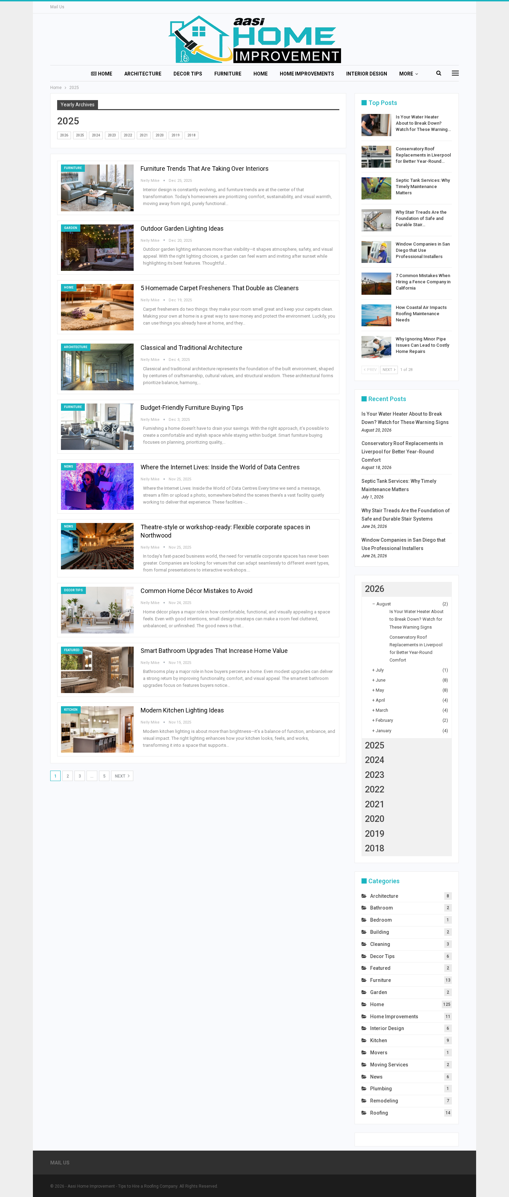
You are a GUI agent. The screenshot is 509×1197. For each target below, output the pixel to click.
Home (105, 74)
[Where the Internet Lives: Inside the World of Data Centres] (97, 486)
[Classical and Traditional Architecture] (97, 367)
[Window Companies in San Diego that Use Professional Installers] (376, 252)
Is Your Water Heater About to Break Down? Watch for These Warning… (423, 123)
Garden (70, 228)
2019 (175, 135)
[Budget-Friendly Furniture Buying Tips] (97, 427)
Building (379, 932)
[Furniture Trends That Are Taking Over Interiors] (97, 188)
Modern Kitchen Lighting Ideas (182, 710)
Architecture (142, 74)
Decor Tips (187, 74)
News (68, 466)
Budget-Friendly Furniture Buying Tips (192, 407)
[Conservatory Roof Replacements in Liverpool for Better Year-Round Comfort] (376, 157)
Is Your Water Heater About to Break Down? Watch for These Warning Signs (417, 619)
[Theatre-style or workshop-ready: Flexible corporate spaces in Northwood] (97, 546)
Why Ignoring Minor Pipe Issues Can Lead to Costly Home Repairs (422, 345)
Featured (72, 650)
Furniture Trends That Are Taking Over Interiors (205, 168)
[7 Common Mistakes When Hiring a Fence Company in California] (376, 284)
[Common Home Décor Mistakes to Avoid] (97, 610)
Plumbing (381, 1088)
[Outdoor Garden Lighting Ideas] (97, 247)
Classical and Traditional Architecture (191, 347)
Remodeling (384, 1100)
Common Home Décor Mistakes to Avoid (196, 590)
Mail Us (57, 7)
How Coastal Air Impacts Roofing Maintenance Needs (421, 313)
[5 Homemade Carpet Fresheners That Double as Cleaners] (97, 307)
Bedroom (381, 920)
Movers (378, 1052)
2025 (80, 135)
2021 (144, 135)
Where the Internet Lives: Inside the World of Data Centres (220, 467)
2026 (64, 135)
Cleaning (380, 944)
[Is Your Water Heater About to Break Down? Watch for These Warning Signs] (376, 125)
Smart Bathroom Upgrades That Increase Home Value (214, 650)
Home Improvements (307, 74)
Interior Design (366, 74)
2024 (96, 135)
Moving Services (389, 1064)
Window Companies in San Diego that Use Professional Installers (423, 250)
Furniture (227, 74)
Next (120, 776)
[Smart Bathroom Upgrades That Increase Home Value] (97, 670)
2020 (159, 135)
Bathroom (381, 908)
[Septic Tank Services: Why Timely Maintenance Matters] (376, 188)
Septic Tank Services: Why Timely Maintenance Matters (423, 186)
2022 (128, 135)
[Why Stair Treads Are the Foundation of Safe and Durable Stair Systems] (376, 220)
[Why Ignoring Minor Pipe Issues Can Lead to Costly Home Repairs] (376, 347)
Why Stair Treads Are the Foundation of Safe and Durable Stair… (421, 218)
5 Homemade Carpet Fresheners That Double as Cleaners (220, 288)
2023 (112, 135)
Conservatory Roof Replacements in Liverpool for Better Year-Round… (423, 155)
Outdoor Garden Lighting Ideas (182, 228)
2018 (191, 135)
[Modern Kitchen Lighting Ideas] (97, 729)
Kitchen (71, 709)
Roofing (379, 1113)
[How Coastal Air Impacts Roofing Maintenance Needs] (376, 315)
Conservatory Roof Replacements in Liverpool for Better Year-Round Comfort (402, 452)
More (406, 74)
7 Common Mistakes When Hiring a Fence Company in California (423, 282)
